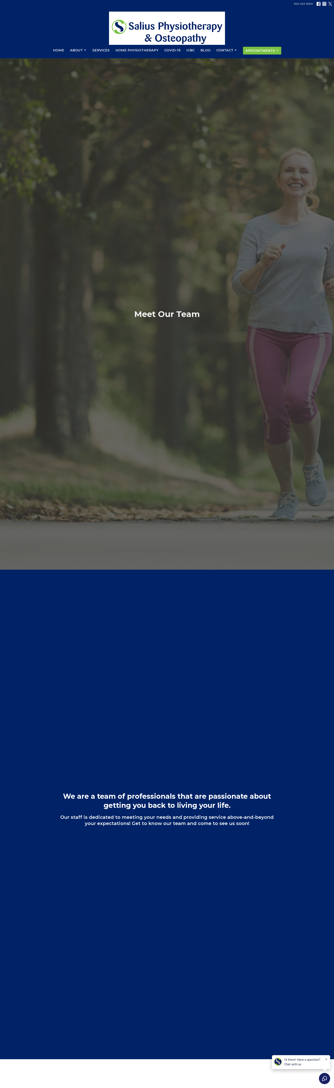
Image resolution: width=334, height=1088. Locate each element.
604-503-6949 (303, 3)
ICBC (190, 50)
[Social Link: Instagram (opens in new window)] (324, 4)
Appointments (260, 51)
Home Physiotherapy (136, 50)
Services (101, 50)
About (76, 50)
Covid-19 (172, 50)
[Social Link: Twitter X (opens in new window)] (330, 4)
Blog (205, 50)
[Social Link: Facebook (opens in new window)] (318, 4)
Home (58, 50)
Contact (224, 50)
